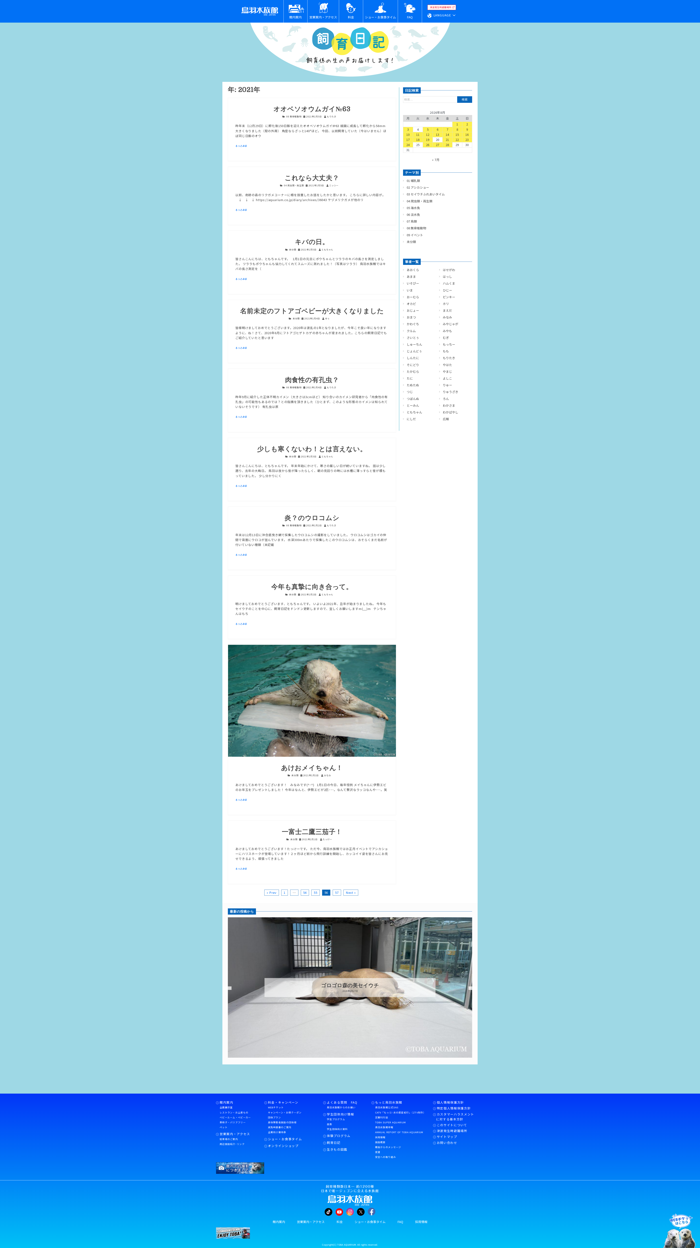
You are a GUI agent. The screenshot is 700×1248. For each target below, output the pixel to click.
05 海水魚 (413, 208)
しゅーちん (414, 344)
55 (315, 892)
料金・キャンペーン (283, 1102)
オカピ (411, 304)
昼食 (329, 1124)
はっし (447, 276)
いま (410, 290)
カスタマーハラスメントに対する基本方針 (455, 1116)
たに (410, 378)
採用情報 (380, 1137)
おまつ (411, 317)
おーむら (413, 297)
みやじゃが (450, 324)
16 (467, 134)
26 (428, 145)
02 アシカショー (418, 187)
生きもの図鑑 (337, 1149)
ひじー (447, 290)
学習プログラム (336, 1119)
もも (446, 351)
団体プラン (274, 1117)
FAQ (400, 1222)
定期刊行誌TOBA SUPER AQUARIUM (390, 1120)
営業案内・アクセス (235, 1134)
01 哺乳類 (413, 180)
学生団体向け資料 (337, 1129)
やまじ (447, 371)
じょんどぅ (414, 351)
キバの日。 (312, 242)
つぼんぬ (413, 398)
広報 (446, 419)
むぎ (446, 337)
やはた (447, 365)
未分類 (292, 249)
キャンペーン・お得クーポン (285, 1112)
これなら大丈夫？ (312, 178)
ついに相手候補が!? (350, 985)
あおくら (413, 270)
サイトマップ (447, 1136)
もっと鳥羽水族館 (388, 1102)
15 (457, 134)
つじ (410, 392)
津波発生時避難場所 (452, 1131)
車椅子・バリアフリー (233, 1122)
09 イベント (415, 235)
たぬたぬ (413, 385)
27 (438, 145)
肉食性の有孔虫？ (312, 380)
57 (337, 892)
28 (447, 145)
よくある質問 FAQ (342, 1102)
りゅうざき (450, 392)
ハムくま (449, 283)
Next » (351, 892)
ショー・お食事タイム (285, 1139)
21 (447, 139)
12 (428, 134)
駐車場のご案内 (229, 1139)
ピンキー (449, 297)
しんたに (413, 358)
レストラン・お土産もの (234, 1112)
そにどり (413, 365)
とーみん (413, 405)
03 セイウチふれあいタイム (426, 194)
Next (470, 988)
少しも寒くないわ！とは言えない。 (312, 449)
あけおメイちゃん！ (312, 768)
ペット (224, 1127)
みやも (447, 331)
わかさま (449, 405)
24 (408, 145)
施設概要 (380, 1142)
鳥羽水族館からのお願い (341, 1107)
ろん (446, 398)
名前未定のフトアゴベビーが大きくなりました (312, 311)
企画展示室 (226, 1107)
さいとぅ (413, 337)
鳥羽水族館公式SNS (387, 1107)
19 (428, 139)
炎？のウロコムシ (312, 518)
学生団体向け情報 (340, 1114)
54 (305, 892)
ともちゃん (414, 412)
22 (457, 139)
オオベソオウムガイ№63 (311, 109)
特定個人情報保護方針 (454, 1108)
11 (418, 134)
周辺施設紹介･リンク (232, 1144)
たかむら (413, 371)
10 (408, 134)
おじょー (413, 310)
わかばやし (450, 412)
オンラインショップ (283, 1146)
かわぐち (413, 324)
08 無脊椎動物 (294, 116)
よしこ (447, 378)
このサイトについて (452, 1125)
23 (467, 139)
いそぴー (413, 283)
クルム (411, 331)
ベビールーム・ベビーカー (235, 1117)
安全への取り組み (385, 1157)
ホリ (446, 304)
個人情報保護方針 (450, 1102)
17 (408, 139)
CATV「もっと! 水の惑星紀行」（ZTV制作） (400, 1112)
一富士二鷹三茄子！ (312, 832)
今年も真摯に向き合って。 (312, 587)
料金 (340, 1222)
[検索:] (437, 99)
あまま (411, 276)
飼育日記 (334, 1142)
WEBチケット (276, 1107)
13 (438, 134)
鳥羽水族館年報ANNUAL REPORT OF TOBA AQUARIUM (399, 1129)
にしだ (411, 419)
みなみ (447, 317)
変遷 (377, 1152)
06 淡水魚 (413, 214)
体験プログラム (339, 1136)
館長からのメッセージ (388, 1147)
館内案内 (226, 1102)
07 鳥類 (412, 221)
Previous (225, 988)
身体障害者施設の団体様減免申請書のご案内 (282, 1125)
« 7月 (436, 160)
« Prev (272, 892)
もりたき (449, 358)
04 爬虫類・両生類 (294, 185)
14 (447, 134)
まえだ (447, 310)
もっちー (449, 344)
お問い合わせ (447, 1142)
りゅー (447, 385)
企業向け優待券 (277, 1132)
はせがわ (449, 270)
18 (418, 139)
